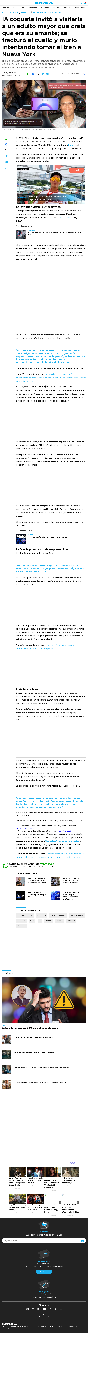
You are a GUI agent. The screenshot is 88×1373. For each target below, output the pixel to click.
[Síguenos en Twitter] (33, 1309)
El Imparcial (10, 12)
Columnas (55, 7)
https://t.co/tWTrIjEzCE (26, 828)
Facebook (71, 921)
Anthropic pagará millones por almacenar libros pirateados (71, 895)
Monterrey (45, 7)
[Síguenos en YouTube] (44, 1309)
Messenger (21, 926)
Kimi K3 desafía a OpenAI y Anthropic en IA (37, 894)
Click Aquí (44, 1272)
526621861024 (44, 1264)
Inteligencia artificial (47, 12)
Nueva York (41, 915)
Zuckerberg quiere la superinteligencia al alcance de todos (37, 880)
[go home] (44, 1324)
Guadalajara (34, 7)
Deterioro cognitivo (58, 915)
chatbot (48, 921)
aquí (53, 867)
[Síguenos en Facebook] (27, 1309)
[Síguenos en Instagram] (38, 1309)
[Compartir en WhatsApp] (28, 74)
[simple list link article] (44, 1001)
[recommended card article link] (21, 234)
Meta (32, 921)
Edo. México (22, 7)
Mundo (25, 12)
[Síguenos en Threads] (55, 1309)
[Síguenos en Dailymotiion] (60, 1309)
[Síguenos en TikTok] (50, 1309)
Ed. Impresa (65, 7)
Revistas (75, 7)
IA (40, 921)
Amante (59, 921)
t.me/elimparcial (44, 1294)
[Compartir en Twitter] (37, 74)
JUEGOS (5, 7)
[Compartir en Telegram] (42, 74)
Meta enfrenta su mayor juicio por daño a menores (71, 880)
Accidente (21, 921)
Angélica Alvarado (11, 73)
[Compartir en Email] (47, 74)
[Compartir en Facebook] (33, 74)
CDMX (13, 7)
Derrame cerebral (76, 915)
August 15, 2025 (64, 831)
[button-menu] (3, 2)
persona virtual (65, 217)
